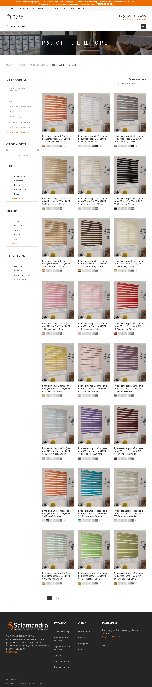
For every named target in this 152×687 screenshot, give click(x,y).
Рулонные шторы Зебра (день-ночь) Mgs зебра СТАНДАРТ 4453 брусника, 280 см (129, 451)
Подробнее (11, 652)
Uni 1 (11, 96)
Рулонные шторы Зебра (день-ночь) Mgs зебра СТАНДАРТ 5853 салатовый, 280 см (93, 576)
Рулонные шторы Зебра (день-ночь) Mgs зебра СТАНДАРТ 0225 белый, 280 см (93, 139)
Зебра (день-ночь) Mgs (19, 132)
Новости (82, 637)
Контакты (10, 683)
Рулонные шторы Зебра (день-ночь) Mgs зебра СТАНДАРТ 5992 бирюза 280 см (57, 576)
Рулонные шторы (39, 65)
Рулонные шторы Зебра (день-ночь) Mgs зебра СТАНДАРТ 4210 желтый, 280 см (57, 388)
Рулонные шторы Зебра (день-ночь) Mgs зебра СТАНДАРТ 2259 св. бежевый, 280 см (93, 201)
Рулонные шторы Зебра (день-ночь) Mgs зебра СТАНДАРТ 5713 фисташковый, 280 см (129, 513)
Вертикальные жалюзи (61, 639)
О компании (84, 632)
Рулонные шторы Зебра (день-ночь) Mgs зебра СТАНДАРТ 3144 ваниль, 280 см (129, 264)
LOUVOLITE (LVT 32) (18, 111)
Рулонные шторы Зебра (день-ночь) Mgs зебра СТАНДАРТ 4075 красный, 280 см (129, 326)
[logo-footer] (28, 626)
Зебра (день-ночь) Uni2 (20, 127)
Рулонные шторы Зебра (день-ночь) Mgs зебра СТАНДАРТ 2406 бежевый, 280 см (57, 201)
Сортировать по (137, 79)
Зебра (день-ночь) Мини (20, 106)
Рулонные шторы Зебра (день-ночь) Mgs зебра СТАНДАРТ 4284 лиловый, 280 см (129, 388)
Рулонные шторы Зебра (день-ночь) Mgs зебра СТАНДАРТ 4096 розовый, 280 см (57, 326)
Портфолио (83, 643)
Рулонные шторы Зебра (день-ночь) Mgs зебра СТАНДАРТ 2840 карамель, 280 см (57, 264)
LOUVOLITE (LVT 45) (18, 117)
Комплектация (61, 661)
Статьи (81, 649)
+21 (65, 146)
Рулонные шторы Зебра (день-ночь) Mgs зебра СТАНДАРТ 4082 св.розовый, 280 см (93, 326)
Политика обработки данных (30, 683)
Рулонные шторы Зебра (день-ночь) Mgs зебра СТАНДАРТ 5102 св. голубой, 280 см (57, 451)
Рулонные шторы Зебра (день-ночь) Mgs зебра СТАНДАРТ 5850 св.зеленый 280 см (129, 576)
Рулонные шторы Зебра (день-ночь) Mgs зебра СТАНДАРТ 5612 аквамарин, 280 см (93, 513)
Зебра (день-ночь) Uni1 (19, 122)
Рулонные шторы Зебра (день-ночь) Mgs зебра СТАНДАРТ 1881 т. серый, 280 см (129, 139)
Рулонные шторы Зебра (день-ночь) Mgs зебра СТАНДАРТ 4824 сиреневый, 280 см (93, 451)
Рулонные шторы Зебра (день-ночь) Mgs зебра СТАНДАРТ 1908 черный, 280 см (129, 201)
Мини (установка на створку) (18, 89)
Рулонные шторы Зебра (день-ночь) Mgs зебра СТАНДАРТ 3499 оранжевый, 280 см (57, 139)
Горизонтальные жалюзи (62, 648)
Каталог (22, 65)
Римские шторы (62, 667)
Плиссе (57, 655)
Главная (10, 65)
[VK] (103, 645)
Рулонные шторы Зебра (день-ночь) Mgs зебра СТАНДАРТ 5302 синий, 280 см (57, 513)
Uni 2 (11, 101)
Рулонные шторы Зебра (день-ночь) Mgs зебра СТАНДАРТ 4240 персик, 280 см (93, 388)
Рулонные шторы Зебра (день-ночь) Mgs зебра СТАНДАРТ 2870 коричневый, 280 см (93, 264)
